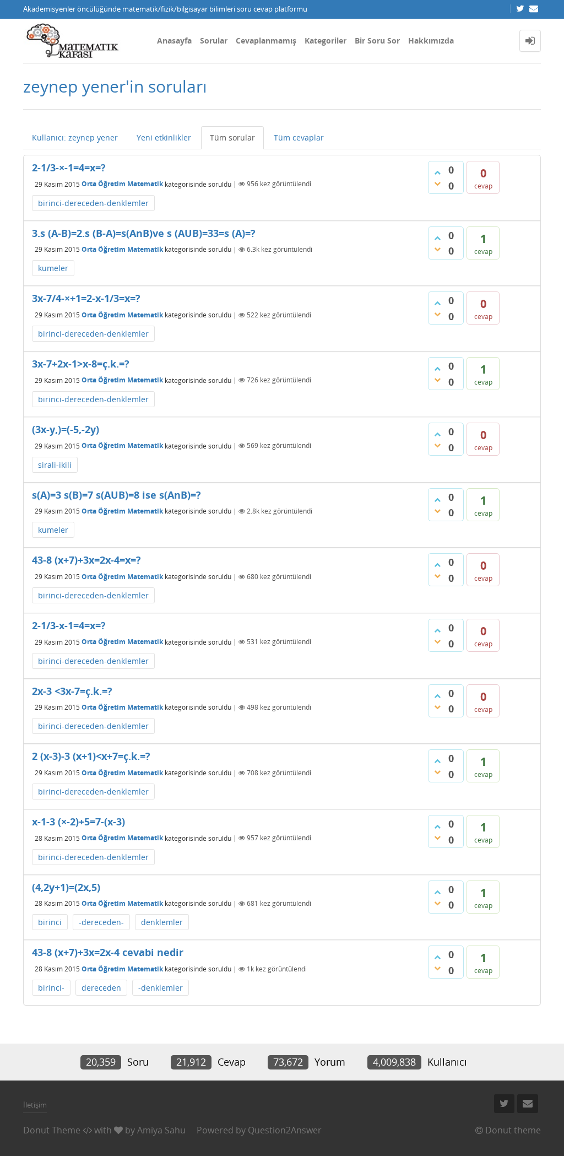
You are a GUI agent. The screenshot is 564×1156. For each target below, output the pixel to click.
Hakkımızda (431, 40)
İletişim (35, 1105)
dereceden (101, 987)
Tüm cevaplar (299, 137)
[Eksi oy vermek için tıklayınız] (437, 183)
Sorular (213, 40)
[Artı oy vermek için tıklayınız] (437, 172)
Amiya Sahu (161, 1130)
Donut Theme (51, 1130)
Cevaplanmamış (266, 40)
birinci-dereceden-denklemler (93, 203)
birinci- (51, 987)
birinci (50, 922)
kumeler (53, 268)
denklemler (162, 922)
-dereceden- (101, 922)
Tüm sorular (232, 137)
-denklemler (160, 987)
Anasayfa (174, 40)
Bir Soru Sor (377, 40)
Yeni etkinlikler (164, 137)
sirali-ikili (55, 465)
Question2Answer (285, 1130)
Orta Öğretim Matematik (122, 183)
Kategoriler (325, 40)
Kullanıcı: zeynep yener (75, 137)
